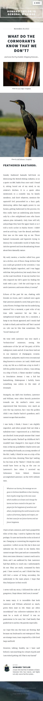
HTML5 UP (25, 691)
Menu (38, 3)
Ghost (27, 694)
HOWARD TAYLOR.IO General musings (21, 13)
